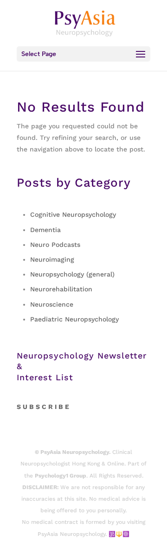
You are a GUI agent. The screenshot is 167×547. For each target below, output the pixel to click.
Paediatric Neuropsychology (74, 319)
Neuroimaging (52, 259)
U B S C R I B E (46, 406)
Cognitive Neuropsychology (73, 214)
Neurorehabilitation (61, 289)
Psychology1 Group (60, 475)
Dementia (45, 229)
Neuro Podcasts (55, 244)
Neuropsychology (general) (72, 274)
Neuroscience (51, 304)
